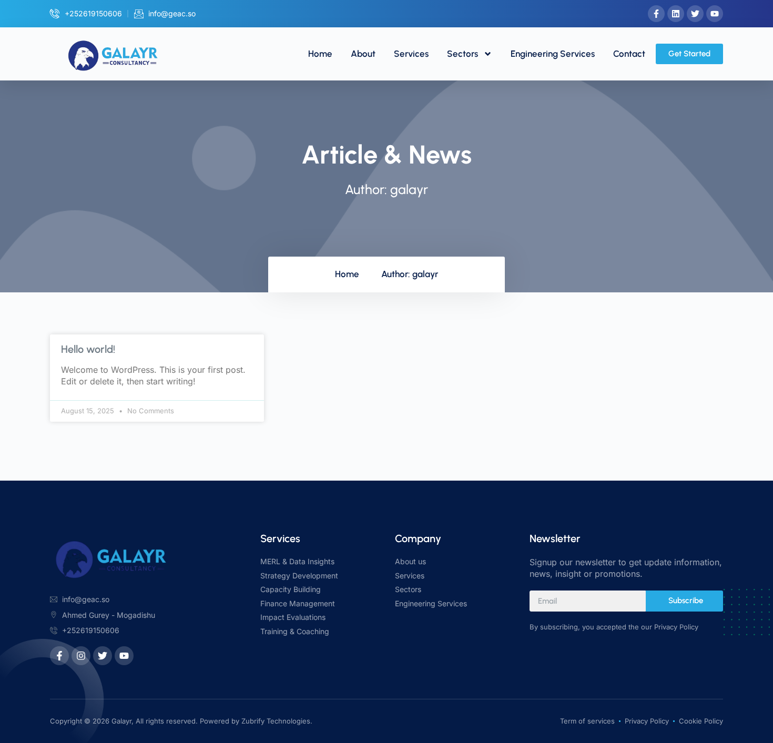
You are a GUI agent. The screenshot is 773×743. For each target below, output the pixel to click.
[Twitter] (695, 13)
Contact (629, 53)
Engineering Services (553, 53)
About (363, 53)
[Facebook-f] (656, 13)
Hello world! (88, 349)
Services (411, 53)
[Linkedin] (675, 13)
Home (320, 53)
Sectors (462, 53)
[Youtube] (714, 13)
